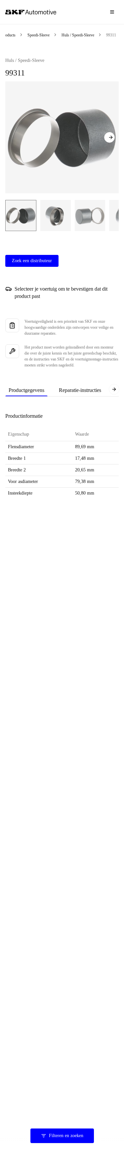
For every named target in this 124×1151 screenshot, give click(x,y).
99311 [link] (111, 35)
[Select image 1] (20, 215)
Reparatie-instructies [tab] (80, 390)
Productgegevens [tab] (26, 390)
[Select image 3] (90, 215)
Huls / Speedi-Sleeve (78, 35)
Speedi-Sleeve (38, 35)
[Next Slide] (109, 137)
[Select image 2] (55, 215)
